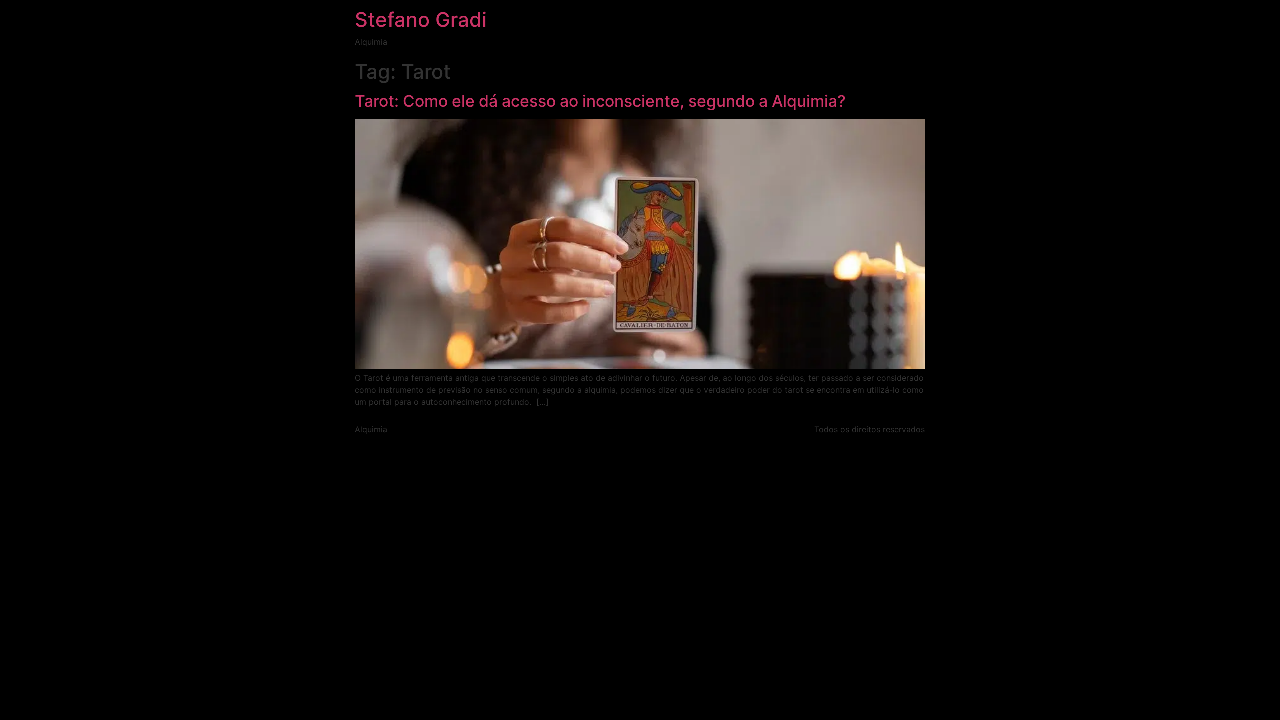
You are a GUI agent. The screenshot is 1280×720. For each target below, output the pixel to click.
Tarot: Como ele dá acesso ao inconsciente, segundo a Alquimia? (600, 101)
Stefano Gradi (421, 20)
